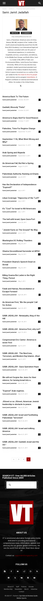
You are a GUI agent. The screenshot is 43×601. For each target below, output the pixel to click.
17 (39, 407)
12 (39, 121)
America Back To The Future (15, 96)
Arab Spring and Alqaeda (13, 152)
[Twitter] (22, 86)
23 (39, 212)
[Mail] (17, 571)
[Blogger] (4, 571)
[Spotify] (8, 578)
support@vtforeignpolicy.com (26, 555)
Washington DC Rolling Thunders (17, 240)
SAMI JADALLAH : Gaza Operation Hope (20, 366)
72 (39, 110)
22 (39, 321)
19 (39, 254)
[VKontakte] (21, 578)
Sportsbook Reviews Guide (28, 596)
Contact (21, 592)
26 (39, 332)
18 (39, 383)
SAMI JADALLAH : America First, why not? (21, 329)
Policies (23, 587)
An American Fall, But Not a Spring (17, 163)
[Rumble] (30, 571)
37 (39, 281)
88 (39, 233)
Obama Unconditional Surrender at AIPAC (21, 251)
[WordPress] (28, 578)
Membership (8, 589)
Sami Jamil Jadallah (9, 100)
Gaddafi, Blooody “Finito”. (14, 107)
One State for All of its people (27, 75)
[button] (4, 3)
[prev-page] (14, 459)
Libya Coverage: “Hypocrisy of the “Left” (20, 198)
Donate (31, 587)
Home (4, 9)
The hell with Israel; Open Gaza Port (18, 219)
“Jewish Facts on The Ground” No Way (20, 230)
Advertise (34, 589)
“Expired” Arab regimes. (13, 391)
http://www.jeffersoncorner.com (21, 36)
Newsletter (18, 589)
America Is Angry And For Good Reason (20, 118)
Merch (26, 589)
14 (39, 308)
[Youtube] (34, 578)
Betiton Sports (21, 598)
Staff (17, 587)
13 (39, 222)
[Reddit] (24, 571)
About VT (11, 587)
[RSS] (37, 571)
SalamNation (31, 77)
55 (39, 201)
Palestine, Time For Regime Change (18, 128)
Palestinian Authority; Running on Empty (20, 174)
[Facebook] (11, 571)
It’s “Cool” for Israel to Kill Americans (19, 208)
